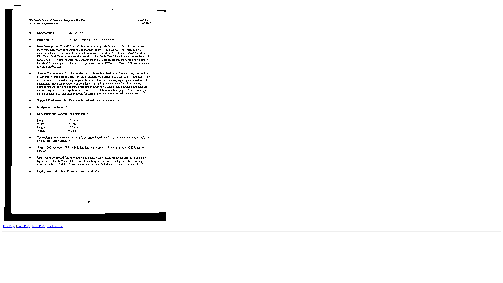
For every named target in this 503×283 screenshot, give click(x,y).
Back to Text (55, 226)
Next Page (38, 226)
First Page (9, 226)
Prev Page (23, 226)
